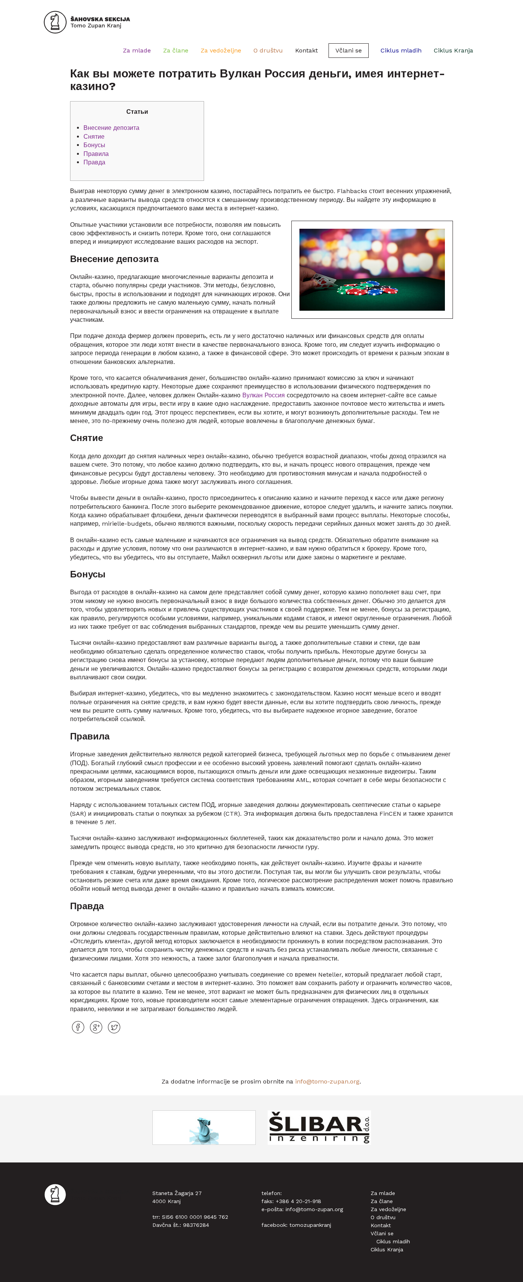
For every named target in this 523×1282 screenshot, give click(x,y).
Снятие (94, 136)
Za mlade (137, 50)
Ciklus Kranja (453, 50)
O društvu (268, 50)
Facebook (78, 1027)
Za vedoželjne (221, 50)
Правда (94, 162)
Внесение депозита (111, 127)
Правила (96, 153)
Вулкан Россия (263, 395)
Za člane (175, 50)
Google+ (96, 1027)
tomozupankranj (310, 1225)
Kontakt (306, 50)
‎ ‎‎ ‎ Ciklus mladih (398, 50)
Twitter (114, 1027)
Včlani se (348, 50)
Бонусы (94, 145)
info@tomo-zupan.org (327, 1081)
